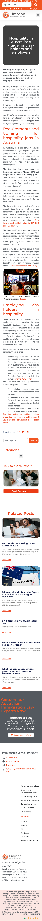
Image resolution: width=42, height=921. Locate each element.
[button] (38, 15)
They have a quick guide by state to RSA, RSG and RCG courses (21, 223)
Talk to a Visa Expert (18, 466)
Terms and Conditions (31, 914)
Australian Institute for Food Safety (22, 266)
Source (23, 299)
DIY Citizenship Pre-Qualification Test (19, 622)
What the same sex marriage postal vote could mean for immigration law (18, 671)
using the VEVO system (23, 379)
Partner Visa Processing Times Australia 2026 (18, 544)
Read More (6, 560)
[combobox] (17, 4)
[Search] (36, 4)
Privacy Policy (8, 914)
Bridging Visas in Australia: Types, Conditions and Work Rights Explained (20, 594)
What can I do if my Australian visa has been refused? (21, 643)
